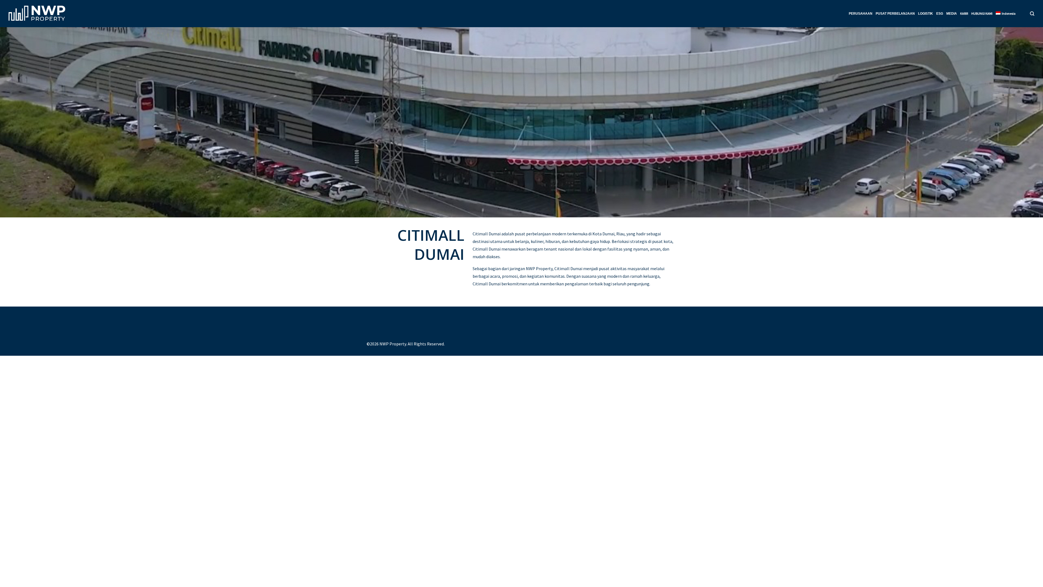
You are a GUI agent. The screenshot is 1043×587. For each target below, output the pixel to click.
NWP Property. (393, 343)
